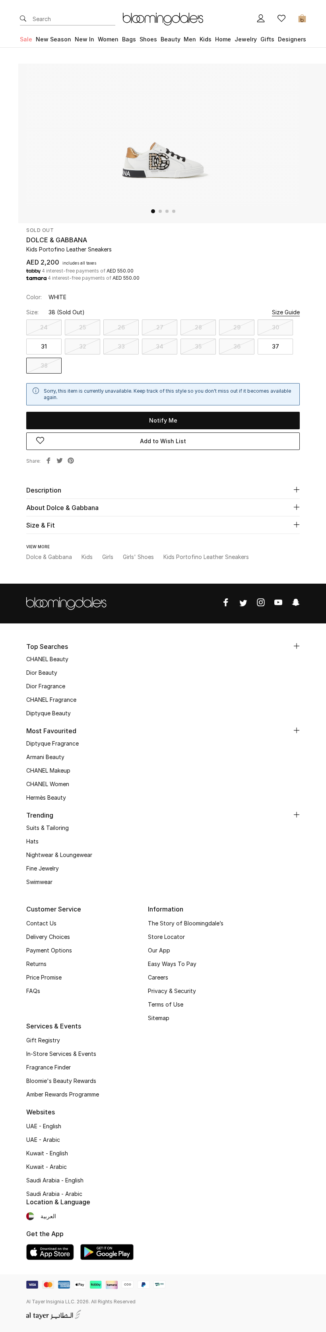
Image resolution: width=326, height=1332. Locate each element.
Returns (36, 963)
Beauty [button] (170, 39)
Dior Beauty (41, 672)
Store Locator (166, 936)
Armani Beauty (45, 757)
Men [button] (190, 39)
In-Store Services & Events (61, 1053)
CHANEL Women (47, 784)
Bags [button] (129, 39)
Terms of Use (165, 1004)
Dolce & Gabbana (56, 240)
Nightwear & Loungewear (59, 854)
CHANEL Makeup (48, 770)
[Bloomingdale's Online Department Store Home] (163, 18)
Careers (158, 977)
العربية (48, 1216)
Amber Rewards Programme (62, 1094)
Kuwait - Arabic (46, 1166)
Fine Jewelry (42, 868)
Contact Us (41, 923)
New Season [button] (53, 39)
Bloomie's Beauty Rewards (61, 1080)
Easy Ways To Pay (172, 963)
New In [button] (84, 39)
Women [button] (108, 39)
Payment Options (49, 950)
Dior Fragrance (45, 686)
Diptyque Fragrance (52, 743)
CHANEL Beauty (47, 659)
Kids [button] (206, 39)
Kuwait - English (47, 1153)
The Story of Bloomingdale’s (185, 923)
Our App (159, 950)
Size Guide (286, 312)
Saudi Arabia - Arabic (54, 1193)
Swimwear (39, 881)
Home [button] (223, 39)
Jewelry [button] (246, 39)
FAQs (33, 990)
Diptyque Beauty (48, 713)
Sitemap (158, 1018)
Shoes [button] (148, 39)
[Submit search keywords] (23, 19)
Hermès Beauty (46, 797)
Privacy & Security (172, 990)
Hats (32, 841)
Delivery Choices (48, 936)
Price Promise (44, 977)
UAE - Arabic (43, 1139)
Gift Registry (43, 1040)
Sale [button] (26, 39)
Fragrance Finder (48, 1067)
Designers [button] (292, 39)
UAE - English (43, 1126)
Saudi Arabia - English (54, 1180)
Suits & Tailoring (47, 827)
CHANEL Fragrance (51, 699)
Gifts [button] (267, 39)
